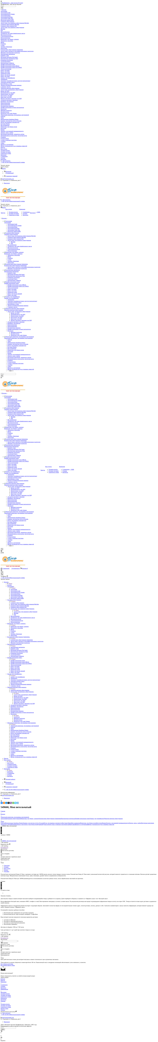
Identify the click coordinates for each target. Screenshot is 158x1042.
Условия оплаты (5, 993)
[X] (9, 803)
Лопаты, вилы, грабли (135, 823)
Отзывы (6, 867)
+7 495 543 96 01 (5, 161)
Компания (10, 771)
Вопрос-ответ (4, 1008)
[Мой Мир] (6, 803)
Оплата (6, 870)
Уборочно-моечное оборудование (20, 690)
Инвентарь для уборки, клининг (20, 626)
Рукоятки (40, 824)
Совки (73, 824)
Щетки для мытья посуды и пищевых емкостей (101, 824)
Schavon (3, 823)
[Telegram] (18, 803)
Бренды (3, 980)
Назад (10, 583)
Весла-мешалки (75, 823)
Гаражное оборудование (17, 602)
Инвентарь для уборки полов (88, 823)
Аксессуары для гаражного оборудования (25, 611)
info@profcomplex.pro (8, 179)
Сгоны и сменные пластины (59, 824)
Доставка (6, 871)
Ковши (104, 823)
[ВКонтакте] (2, 803)
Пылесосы (17, 717)
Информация (4, 989)
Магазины (3, 992)
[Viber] (11, 803)
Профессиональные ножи (18, 660)
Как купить (10, 763)
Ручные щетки (47, 824)
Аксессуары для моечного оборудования (25, 694)
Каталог (9, 585)
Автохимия (14, 589)
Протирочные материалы (18, 647)
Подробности (4, 847)
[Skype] (15, 803)
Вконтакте (7, 183)
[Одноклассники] (4, 803)
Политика (3, 999)
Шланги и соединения (81, 824)
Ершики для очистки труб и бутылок (33, 823)
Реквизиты (4, 998)
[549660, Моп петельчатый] (8, 841)
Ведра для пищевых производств (53, 823)
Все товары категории (7, 964)
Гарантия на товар (6, 996)
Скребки (69, 824)
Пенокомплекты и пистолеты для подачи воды (24, 824)
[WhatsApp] (13, 803)
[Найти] (2, 8)
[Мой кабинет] (1, 551)
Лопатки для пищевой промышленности (117, 823)
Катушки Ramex (66, 823)
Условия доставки (6, 995)
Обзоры (3, 1010)
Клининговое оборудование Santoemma (22, 640)
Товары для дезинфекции (18, 677)
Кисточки (99, 823)
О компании (4, 985)
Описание (7, 865)
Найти (2, 1029)
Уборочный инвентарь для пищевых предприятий (25, 726)
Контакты (3, 987)
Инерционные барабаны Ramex (14, 823)
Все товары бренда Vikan (8, 965)
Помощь (3, 1001)
